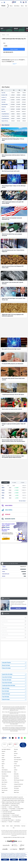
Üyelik (11, 825)
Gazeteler (16, 761)
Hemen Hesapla (14, 49)
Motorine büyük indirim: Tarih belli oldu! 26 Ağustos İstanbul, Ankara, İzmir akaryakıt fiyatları (13, 440)
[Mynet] (22, 845)
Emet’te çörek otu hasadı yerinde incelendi (12, 409)
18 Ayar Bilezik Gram (5, 116)
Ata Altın (3, 109)
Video (3, 767)
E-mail (15, 763)
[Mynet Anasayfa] (14, 2)
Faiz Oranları (17, 821)
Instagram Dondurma (18, 784)
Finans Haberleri (5, 805)
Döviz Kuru (4, 821)
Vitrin (15, 755)
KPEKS (3, 490)
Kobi (15, 767)
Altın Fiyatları (4, 782)
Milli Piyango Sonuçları (19, 780)
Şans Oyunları (17, 765)
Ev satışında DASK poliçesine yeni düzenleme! (12, 363)
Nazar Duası (16, 792)
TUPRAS (3, 571)
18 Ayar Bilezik (20, 808)
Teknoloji (16, 749)
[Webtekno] (13, 849)
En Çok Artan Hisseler (6, 818)
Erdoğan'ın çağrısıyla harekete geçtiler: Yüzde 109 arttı (13, 424)
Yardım (7, 825)
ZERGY (3, 487)
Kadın (3, 757)
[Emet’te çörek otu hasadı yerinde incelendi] (14, 402)
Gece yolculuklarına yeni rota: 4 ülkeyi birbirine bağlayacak (13, 250)
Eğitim (3, 763)
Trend (3, 761)
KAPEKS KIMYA (4, 569)
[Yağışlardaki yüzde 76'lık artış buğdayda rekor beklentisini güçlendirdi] (14, 308)
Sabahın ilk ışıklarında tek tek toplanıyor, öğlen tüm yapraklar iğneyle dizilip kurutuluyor (13, 456)
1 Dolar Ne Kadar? (6, 815)
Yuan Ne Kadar (5, 696)
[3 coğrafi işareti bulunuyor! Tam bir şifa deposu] (14, 388)
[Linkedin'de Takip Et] (19, 738)
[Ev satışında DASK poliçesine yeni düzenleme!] (14, 357)
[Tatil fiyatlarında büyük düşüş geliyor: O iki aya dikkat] (14, 132)
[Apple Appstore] (10, 745)
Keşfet (3, 792)
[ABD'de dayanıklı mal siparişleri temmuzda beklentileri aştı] (14, 211)
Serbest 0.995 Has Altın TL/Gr (5, 120)
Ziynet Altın (4, 111)
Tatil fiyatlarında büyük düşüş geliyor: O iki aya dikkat (13, 139)
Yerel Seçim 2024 (14, 805)
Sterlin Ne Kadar (6, 693)
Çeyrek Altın (4, 99)
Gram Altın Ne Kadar (7, 677)
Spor (3, 765)
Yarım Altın (3, 102)
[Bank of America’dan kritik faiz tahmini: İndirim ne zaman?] (14, 148)
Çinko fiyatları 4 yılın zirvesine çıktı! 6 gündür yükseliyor (12, 283)
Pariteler (10, 821)
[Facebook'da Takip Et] (10, 738)
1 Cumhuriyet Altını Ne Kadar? (8, 813)
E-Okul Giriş (16, 782)
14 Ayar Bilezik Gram (5, 113)
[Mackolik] (7, 845)
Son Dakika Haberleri (6, 749)
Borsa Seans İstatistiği (6, 771)
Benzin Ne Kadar (6, 665)
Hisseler (3, 778)
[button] (4, 2)
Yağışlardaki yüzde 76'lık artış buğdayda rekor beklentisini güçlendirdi (13, 315)
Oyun (15, 771)
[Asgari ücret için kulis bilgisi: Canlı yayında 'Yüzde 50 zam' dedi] (14, 292)
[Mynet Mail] (26, 2)
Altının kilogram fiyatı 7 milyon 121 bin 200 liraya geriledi (13, 186)
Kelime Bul (16, 774)
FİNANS (3, 6)
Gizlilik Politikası (17, 825)
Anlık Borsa (16, 5)
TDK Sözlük (16, 788)
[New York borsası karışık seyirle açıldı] (14, 164)
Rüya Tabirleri (5, 788)
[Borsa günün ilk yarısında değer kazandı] (14, 342)
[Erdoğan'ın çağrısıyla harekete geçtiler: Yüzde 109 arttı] (14, 417)
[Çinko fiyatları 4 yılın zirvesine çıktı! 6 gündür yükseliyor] (14, 276)
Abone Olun (18, 608)
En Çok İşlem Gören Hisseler (8, 820)
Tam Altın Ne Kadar (6, 679)
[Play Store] (5, 745)
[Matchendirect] (15, 845)
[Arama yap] (21, 2)
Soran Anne (16, 776)
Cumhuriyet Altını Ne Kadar (8, 685)
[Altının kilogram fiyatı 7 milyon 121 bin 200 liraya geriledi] (14, 179)
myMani (15, 769)
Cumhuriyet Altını (5, 104)
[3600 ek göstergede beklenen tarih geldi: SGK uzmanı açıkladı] (14, 195)
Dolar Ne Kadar (5, 688)
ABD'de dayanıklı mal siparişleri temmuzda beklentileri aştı (12, 218)
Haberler (3, 751)
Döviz (22, 5)
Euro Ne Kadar (5, 691)
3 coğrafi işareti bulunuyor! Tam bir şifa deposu (13, 394)
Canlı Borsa (4, 774)
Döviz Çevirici (6, 613)
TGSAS (3, 492)
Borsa (11, 5)
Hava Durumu (4, 790)
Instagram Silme (17, 786)
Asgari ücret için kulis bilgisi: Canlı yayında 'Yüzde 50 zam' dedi (13, 299)
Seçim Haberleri (17, 757)
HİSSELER (7, 514)
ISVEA (3, 498)
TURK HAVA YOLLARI (5, 573)
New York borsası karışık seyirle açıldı (10, 171)
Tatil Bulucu (16, 778)
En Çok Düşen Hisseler (16, 816)
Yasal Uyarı (23, 825)
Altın (26, 5)
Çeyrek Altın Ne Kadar (7, 674)
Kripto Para (4, 780)
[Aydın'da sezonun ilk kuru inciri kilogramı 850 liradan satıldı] (14, 259)
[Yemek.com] (22, 849)
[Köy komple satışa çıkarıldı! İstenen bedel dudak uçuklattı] (14, 372)
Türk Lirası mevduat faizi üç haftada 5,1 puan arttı (12, 797)
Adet (4, 43)
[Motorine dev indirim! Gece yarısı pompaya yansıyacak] (14, 227)
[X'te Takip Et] (13, 738)
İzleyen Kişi (22, 566)
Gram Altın (3, 92)
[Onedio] (5, 849)
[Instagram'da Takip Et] (16, 738)
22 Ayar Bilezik (5, 810)
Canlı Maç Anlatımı (18, 759)
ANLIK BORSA (8, 505)
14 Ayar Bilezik (12, 808)
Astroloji (16, 753)
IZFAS (3, 495)
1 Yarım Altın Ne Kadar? (7, 811)
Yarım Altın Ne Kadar (7, 682)
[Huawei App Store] (16, 745)
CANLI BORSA (8, 510)
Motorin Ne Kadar (6, 668)
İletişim (3, 825)
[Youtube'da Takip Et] (22, 738)
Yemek (3, 755)
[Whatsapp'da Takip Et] (25, 738)
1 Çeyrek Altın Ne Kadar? (15, 810)
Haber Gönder (23, 745)
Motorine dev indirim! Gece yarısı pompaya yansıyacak (12, 234)
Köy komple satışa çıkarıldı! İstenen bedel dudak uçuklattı (13, 379)
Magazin (3, 759)
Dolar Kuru (4, 784)
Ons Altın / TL (4, 97)
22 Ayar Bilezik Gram (5, 118)
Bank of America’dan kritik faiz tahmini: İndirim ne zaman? (13, 155)
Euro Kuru (4, 786)
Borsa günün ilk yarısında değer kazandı (11, 349)
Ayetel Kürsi (16, 790)
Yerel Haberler (5, 769)
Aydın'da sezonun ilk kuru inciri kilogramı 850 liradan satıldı (12, 266)
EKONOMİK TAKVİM (10, 519)
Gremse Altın (4, 106)
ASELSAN (3, 576)
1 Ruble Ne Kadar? (6, 816)
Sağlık (15, 751)
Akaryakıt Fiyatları (6, 662)
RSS (13, 827)
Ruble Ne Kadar (6, 699)
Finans (3, 753)
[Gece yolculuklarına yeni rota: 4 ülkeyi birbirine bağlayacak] (14, 243)
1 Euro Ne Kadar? (15, 815)
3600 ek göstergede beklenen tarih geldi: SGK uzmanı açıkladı (13, 202)
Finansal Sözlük (5, 776)
